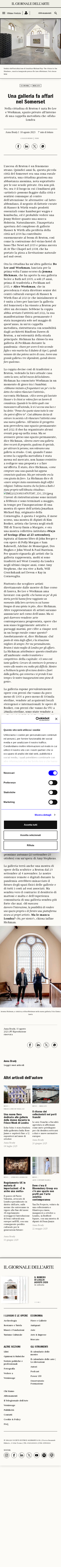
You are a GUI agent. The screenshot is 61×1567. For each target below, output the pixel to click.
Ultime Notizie (14, 13)
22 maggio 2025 (40, 1229)
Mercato (36, 86)
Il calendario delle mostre (40, 1353)
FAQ (6, 1424)
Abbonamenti (44, 13)
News (6, 1106)
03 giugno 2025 (11, 1240)
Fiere (37, 138)
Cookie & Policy (12, 1419)
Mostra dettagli (43, 815)
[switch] (52, 782)
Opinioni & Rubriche (19, 1177)
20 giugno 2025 (39, 1143)
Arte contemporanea (41, 1180)
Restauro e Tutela (13, 1325)
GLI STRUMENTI (39, 1347)
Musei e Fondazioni (14, 1330)
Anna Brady (9, 1143)
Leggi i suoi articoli (14, 1065)
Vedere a (8, 1373)
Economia (25, 86)
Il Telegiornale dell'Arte (16, 1401)
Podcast (34, 1371)
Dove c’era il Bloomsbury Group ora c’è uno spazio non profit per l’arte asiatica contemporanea (45, 1193)
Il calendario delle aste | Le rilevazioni (43, 1360)
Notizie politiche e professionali (13, 1362)
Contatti (8, 1415)
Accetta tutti (30, 824)
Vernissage (9, 1378)
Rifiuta (30, 845)
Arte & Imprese (38, 1335)
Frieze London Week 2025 (14, 1109)
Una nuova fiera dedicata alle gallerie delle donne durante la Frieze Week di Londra (17, 1119)
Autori (33, 1367)
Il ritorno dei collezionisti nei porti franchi (44, 1115)
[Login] (26, 13)
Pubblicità (9, 1410)
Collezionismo (26, 138)
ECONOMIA (36, 1316)
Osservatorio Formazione (37, 1382)
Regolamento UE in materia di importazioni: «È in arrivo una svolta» (14, 1187)
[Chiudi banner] (56, 719)
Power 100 (35, 1376)
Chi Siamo (9, 1391)
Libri (6, 1352)
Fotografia (9, 1369)
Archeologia (10, 1321)
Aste (32, 1330)
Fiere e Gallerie (38, 1321)
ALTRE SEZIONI (12, 1347)
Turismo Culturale (13, 1335)
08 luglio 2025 (10, 1146)
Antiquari (35, 1325)
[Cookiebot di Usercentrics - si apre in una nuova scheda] (37, 719)
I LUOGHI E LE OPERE (16, 1316)
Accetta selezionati (30, 835)
